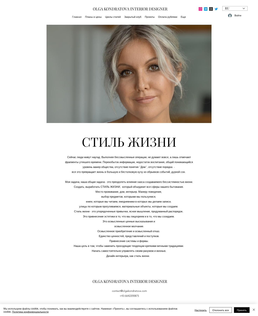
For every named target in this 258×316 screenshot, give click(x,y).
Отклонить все (220, 310)
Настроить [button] (201, 310)
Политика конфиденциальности (30, 311)
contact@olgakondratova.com (129, 290)
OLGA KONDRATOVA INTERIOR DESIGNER (129, 281)
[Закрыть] (254, 310)
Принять (242, 310)
